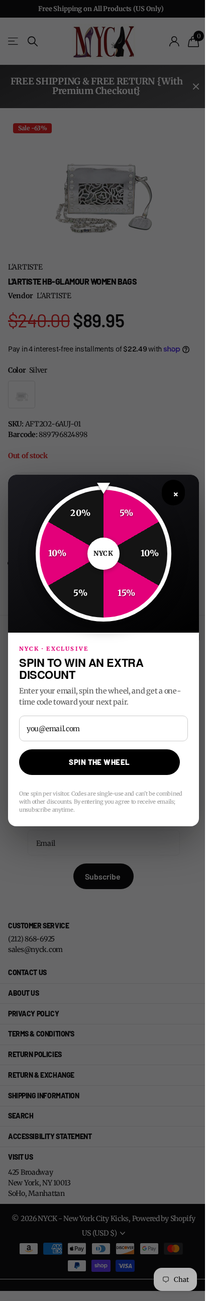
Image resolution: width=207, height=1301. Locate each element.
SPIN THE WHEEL (99, 761)
